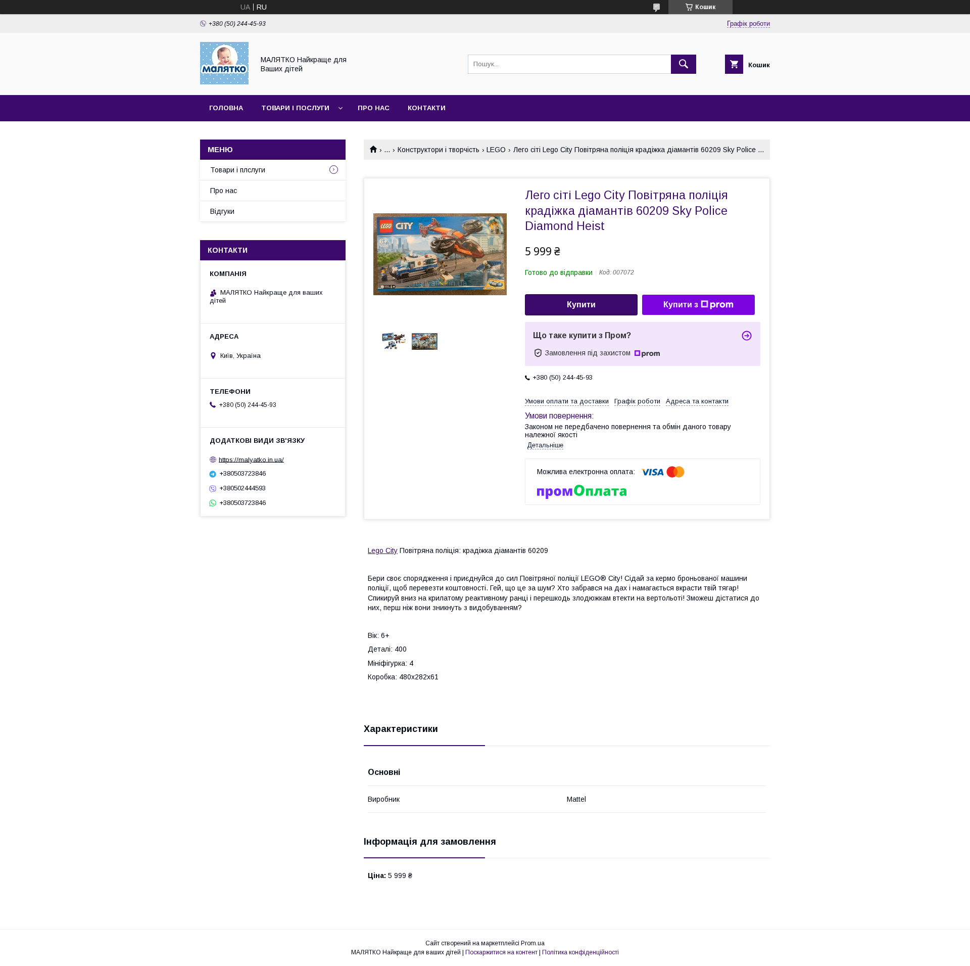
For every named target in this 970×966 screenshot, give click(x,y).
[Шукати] (683, 64)
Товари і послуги (295, 108)
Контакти (427, 108)
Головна (226, 108)
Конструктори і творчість (438, 150)
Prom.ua (533, 943)
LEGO (496, 150)
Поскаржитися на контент (501, 952)
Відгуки (222, 211)
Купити (581, 304)
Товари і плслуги (237, 170)
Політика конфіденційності (580, 952)
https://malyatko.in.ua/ (251, 459)
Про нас (374, 108)
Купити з (680, 304)
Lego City (383, 550)
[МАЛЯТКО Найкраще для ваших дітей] (224, 82)
